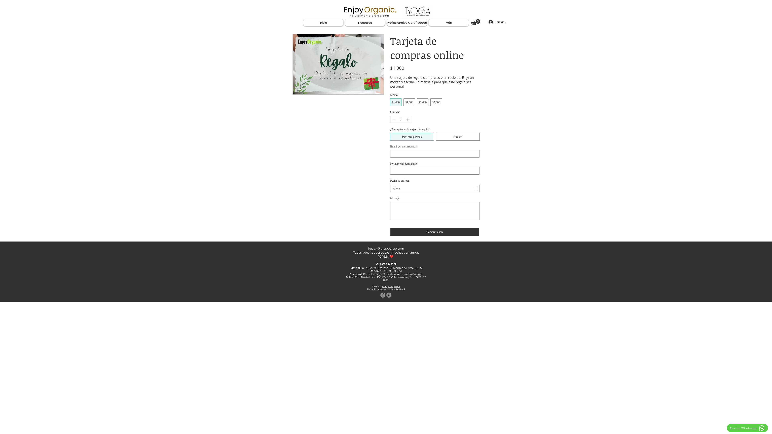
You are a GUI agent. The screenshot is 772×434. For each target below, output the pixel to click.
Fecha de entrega (399, 180)
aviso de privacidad (395, 289)
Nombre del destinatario (404, 163)
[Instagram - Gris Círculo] (388, 295)
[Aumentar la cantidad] (408, 119)
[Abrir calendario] (475, 188)
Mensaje (394, 198)
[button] (475, 22)
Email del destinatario (403, 146)
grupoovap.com (391, 286)
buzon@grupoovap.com (386, 248)
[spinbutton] (401, 119)
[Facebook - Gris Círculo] (382, 295)
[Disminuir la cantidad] (393, 119)
